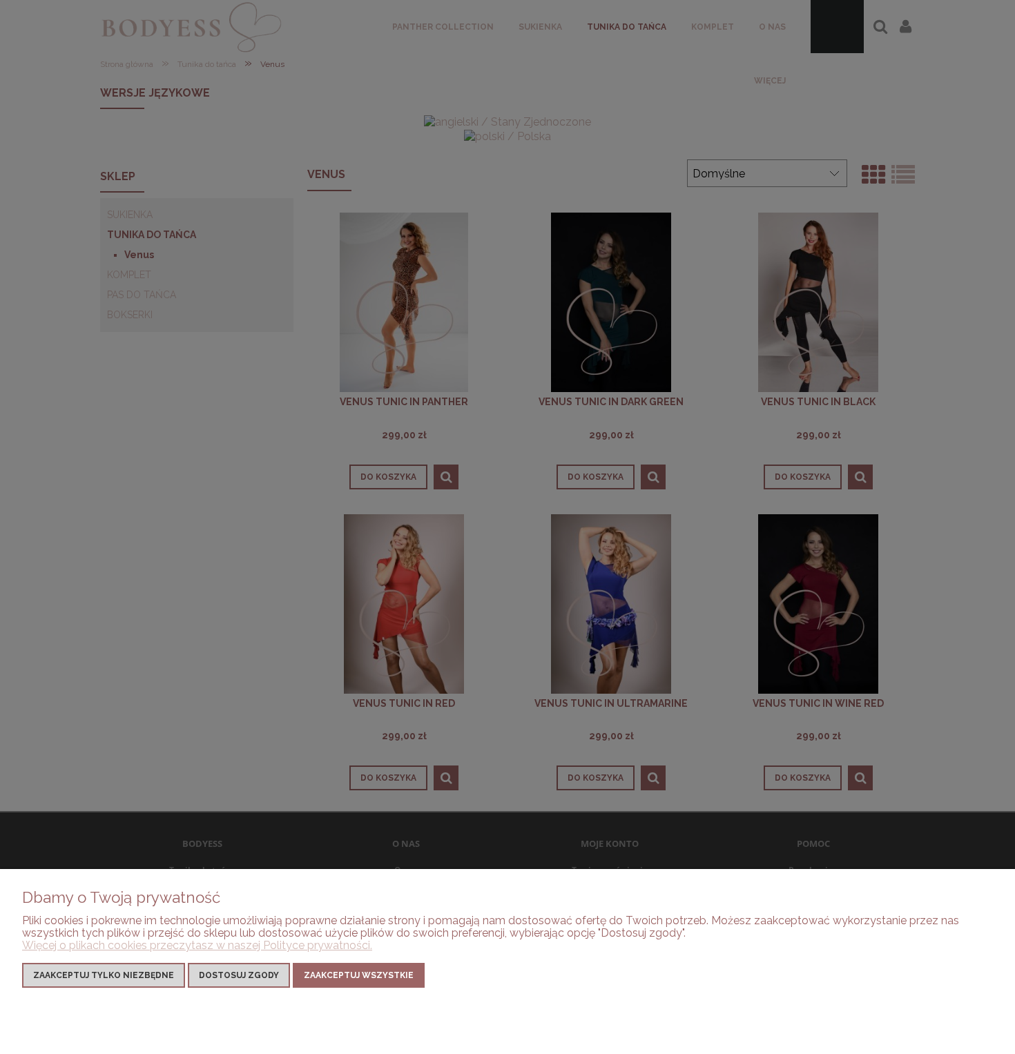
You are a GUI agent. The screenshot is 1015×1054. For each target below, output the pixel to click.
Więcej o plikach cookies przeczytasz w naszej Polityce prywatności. (197, 945)
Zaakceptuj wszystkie (359, 975)
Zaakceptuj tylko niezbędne (103, 975)
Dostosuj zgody (239, 975)
